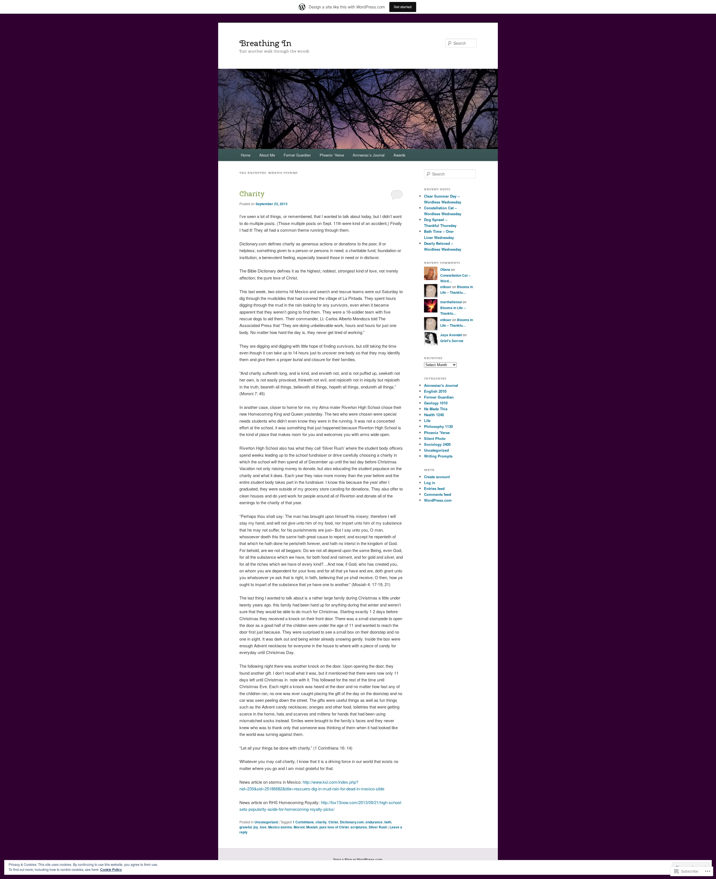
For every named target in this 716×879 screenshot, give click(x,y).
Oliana (445, 269)
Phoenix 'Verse (437, 432)
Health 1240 (434, 414)
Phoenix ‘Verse (332, 155)
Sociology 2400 (437, 444)
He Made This (435, 408)
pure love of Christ (334, 827)
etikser (445, 286)
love (263, 827)
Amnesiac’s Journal (369, 155)
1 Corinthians (303, 821)
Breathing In (265, 43)
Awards (400, 155)
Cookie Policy (111, 869)
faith (387, 821)
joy (255, 827)
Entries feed (434, 488)
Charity (252, 193)
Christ (333, 821)
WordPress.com (438, 500)
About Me (267, 155)
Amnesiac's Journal (441, 385)
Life (427, 420)
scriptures (358, 827)
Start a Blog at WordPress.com (357, 859)
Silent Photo (435, 438)
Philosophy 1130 (438, 426)
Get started (403, 7)
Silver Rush (378, 827)
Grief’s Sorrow (451, 340)
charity (321, 821)
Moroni (299, 827)
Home (245, 155)
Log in (429, 482)
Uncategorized (266, 821)
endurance (374, 821)
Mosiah (312, 827)
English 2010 (435, 391)
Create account (437, 476)
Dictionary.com (352, 821)
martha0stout (451, 301)
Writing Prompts (438, 456)
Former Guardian (297, 155)
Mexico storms (280, 827)
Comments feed (437, 494)
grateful (245, 827)
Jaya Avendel (451, 334)
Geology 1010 (435, 403)
